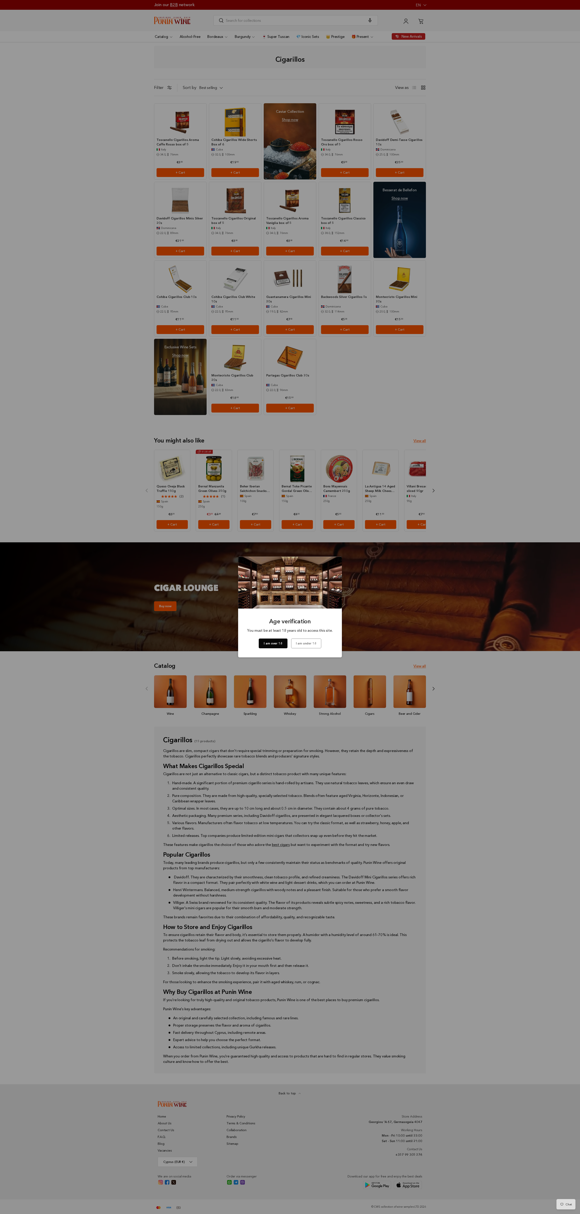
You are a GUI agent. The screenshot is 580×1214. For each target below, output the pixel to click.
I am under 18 (306, 643)
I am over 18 (273, 643)
